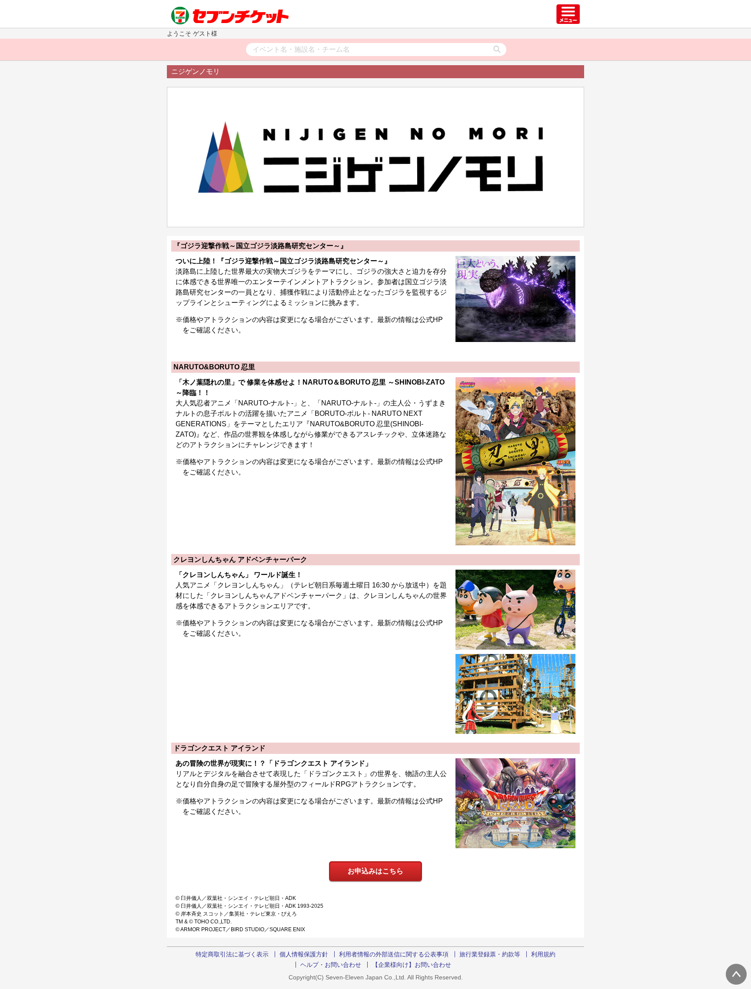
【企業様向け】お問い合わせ (411, 964)
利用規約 (543, 954)
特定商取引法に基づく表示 (232, 954)
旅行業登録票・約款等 (489, 954)
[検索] (497, 50)
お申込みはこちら (375, 871)
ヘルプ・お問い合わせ (330, 964)
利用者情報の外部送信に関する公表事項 (394, 954)
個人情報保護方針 (303, 954)
